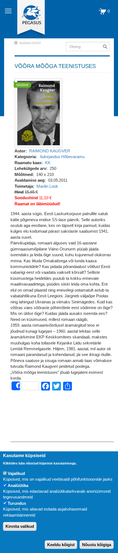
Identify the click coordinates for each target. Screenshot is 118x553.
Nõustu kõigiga (96, 544)
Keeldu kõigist (61, 544)
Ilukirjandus (50, 156)
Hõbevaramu (73, 156)
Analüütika (18, 485)
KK (47, 162)
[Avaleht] (27, 19)
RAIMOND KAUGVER (49, 151)
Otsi (106, 46)
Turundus (17, 503)
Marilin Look (47, 186)
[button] (39, 112)
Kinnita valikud (19, 526)
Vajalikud (16, 473)
